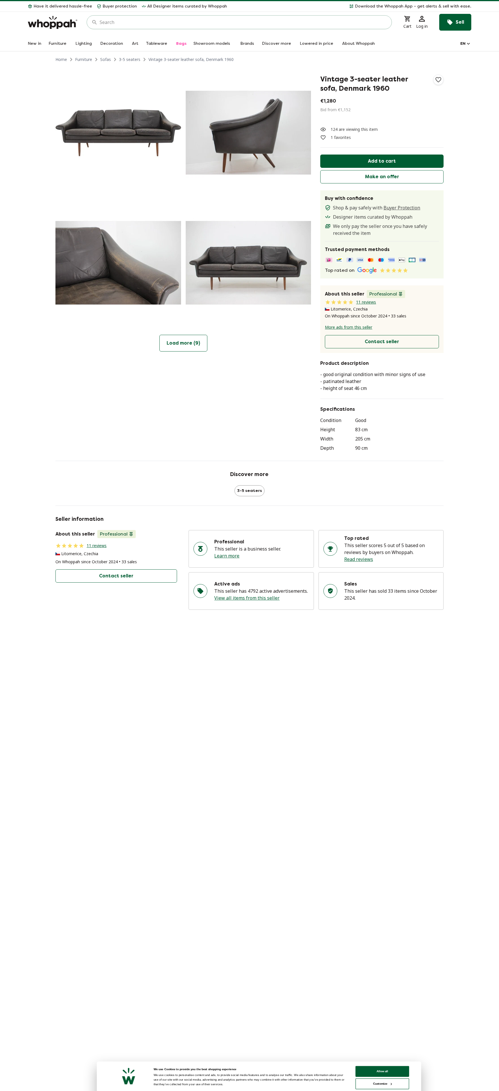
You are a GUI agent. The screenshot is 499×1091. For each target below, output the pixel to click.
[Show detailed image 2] (248, 133)
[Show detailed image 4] (248, 263)
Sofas (105, 59)
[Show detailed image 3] (118, 263)
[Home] (52, 22)
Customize (380, 1083)
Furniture (83, 59)
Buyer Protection (401, 208)
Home (61, 59)
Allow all (382, 1071)
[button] (351, 6)
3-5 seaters (129, 59)
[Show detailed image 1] (118, 133)
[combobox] (243, 22)
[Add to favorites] (438, 80)
